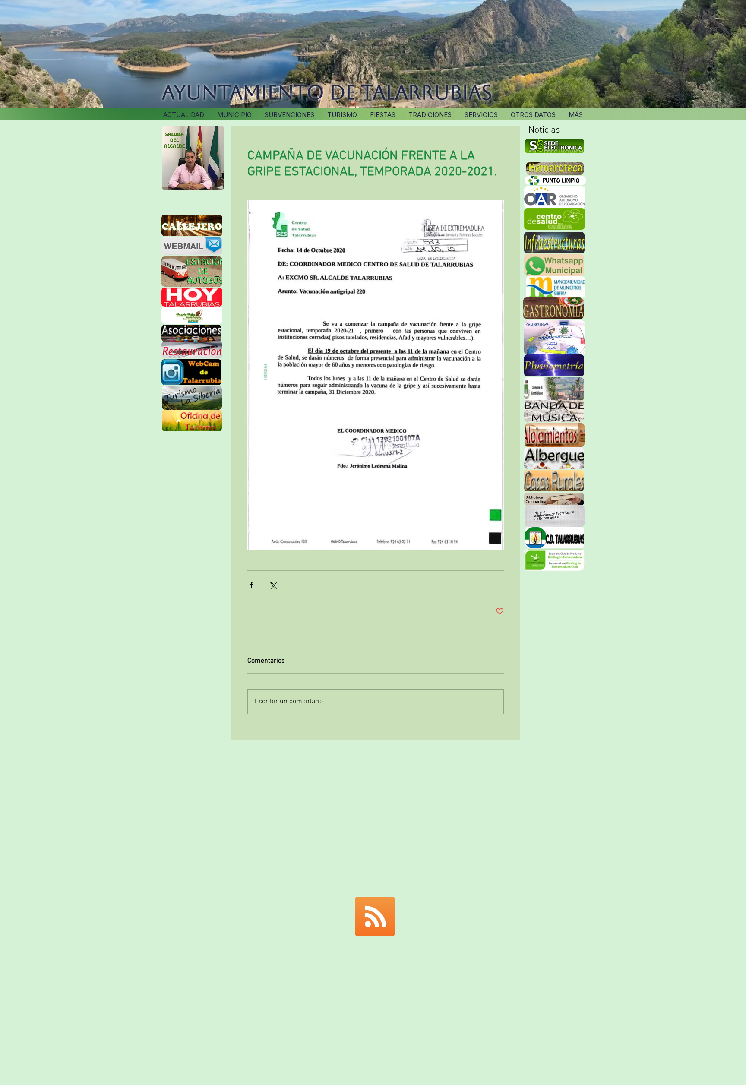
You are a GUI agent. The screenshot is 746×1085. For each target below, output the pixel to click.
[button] (430, 115)
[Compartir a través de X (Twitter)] (273, 585)
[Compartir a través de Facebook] (251, 585)
